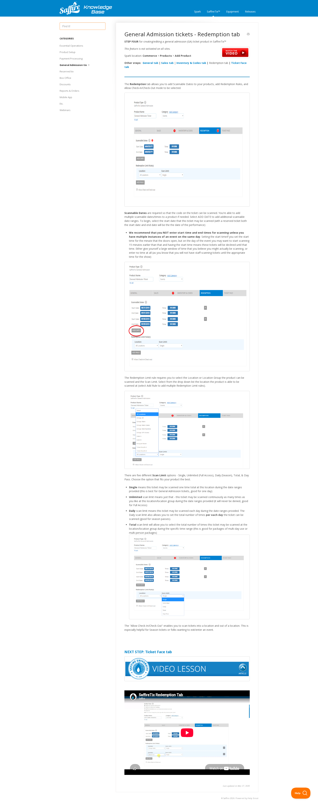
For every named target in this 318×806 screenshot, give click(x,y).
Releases (250, 11)
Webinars (65, 110)
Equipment (232, 11)
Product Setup (67, 52)
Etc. (61, 103)
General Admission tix (73, 65)
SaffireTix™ (213, 11)
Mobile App (66, 97)
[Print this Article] (248, 34)
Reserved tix (67, 71)
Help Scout (253, 798)
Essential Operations (71, 45)
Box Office (65, 78)
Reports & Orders (69, 90)
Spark (197, 11)
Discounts (65, 84)
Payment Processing (71, 58)
